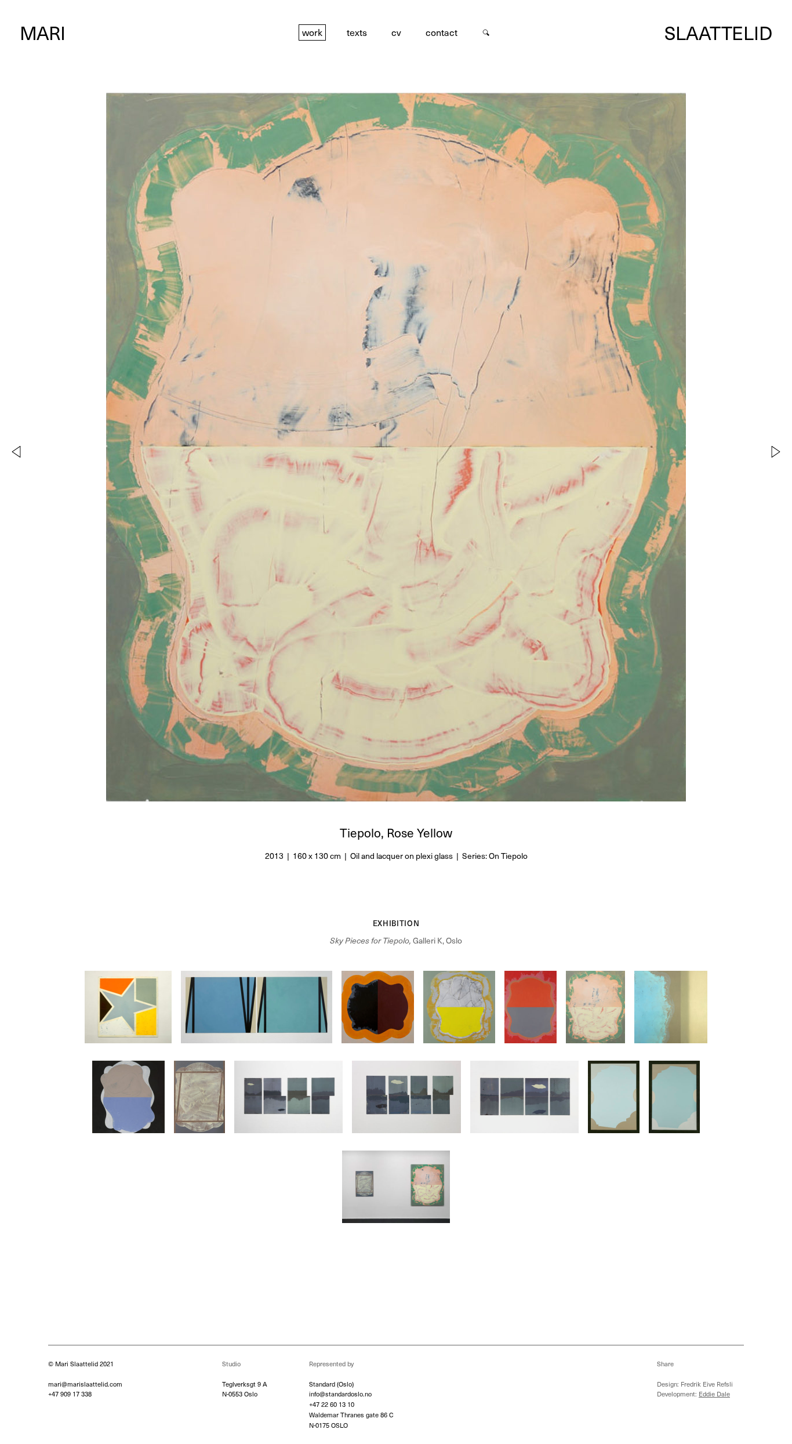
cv (396, 32)
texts (357, 32)
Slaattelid (718, 32)
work (312, 32)
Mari (43, 32)
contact (441, 32)
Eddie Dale (714, 1394)
